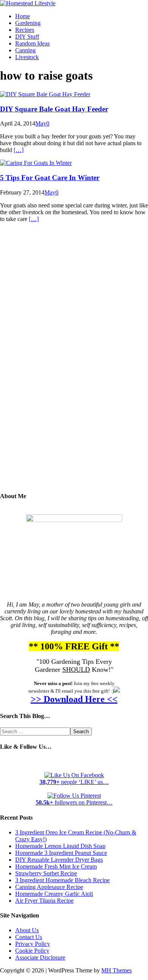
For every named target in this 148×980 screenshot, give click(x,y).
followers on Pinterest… (74, 802)
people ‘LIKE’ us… (74, 782)
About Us (27, 930)
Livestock (27, 57)
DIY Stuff (27, 36)
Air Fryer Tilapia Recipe (44, 900)
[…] (19, 150)
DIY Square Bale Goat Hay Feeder (54, 109)
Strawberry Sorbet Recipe (46, 873)
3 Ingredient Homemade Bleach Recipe (62, 880)
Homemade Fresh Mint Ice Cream (56, 866)
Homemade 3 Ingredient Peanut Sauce (61, 853)
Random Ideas (32, 43)
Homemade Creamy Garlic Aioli (54, 894)
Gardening (28, 23)
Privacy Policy (32, 944)
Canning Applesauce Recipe (49, 887)
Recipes (24, 30)
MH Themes (116, 970)
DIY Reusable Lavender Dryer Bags (59, 859)
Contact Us (28, 937)
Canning (25, 50)
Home (22, 16)
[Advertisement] (74, 363)
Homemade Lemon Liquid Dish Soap (60, 846)
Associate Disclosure (40, 957)
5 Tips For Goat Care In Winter (49, 178)
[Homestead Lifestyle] (27, 3)
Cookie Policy (32, 950)
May (40, 123)
